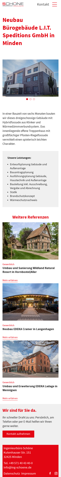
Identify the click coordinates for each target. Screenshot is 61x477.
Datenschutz (12, 473)
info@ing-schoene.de (17, 467)
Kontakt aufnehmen (18, 434)
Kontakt (43, 4)
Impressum (28, 473)
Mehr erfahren (10, 280)
